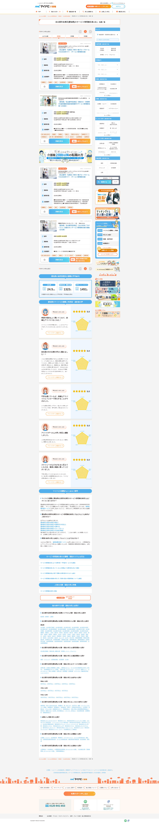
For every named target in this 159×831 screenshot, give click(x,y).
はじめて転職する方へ (107, 254)
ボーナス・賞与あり (70, 710)
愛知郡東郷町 (78, 637)
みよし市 (61, 637)
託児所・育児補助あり (58, 710)
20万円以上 (51, 690)
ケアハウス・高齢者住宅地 (81, 671)
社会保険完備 (80, 710)
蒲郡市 (55, 634)
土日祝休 (85, 707)
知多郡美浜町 (67, 641)
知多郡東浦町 (49, 641)
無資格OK (63, 707)
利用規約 (79, 787)
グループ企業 (77, 816)
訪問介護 (43, 667)
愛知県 (56, 312)
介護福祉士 (43, 749)
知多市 (49, 636)
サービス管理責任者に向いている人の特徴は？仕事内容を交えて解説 (60, 568)
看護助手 (60, 737)
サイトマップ (57, 787)
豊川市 (71, 632)
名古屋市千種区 (50, 627)
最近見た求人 (122, 11)
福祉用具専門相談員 (73, 739)
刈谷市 (85, 632)
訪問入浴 (59, 671)
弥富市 (56, 637)
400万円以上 (67, 697)
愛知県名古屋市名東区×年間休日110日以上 (53, 524)
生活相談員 (54, 737)
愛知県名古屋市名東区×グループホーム (52, 528)
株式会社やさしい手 (58, 726)
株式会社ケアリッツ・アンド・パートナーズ (66, 724)
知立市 (54, 636)
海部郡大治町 (64, 639)
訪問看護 (65, 671)
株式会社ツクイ (62, 720)
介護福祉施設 (54, 659)
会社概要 (49, 816)
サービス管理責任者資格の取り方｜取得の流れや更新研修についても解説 (61, 578)
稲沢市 (78, 634)
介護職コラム (103, 787)
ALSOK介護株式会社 (48, 724)
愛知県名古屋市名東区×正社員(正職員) (52, 530)
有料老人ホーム (65, 667)
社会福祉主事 (81, 749)
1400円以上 (65, 683)
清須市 (44, 637)
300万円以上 (51, 697)
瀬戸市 (56, 632)
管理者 (104, 772)
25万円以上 (58, 690)
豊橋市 (42, 632)
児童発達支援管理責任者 (49, 739)
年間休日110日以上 (77, 707)
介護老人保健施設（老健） (53, 667)
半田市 (61, 632)
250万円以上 (44, 697)
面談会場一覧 (72, 11)
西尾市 (50, 634)
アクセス (55, 816)
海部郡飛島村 (81, 639)
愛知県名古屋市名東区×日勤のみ (50, 526)
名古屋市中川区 (81, 629)
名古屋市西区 (75, 627)
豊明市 (73, 636)
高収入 (69, 707)
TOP (39, 11)
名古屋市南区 (48, 631)
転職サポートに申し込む (98, 6)
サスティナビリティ (64, 816)
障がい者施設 (52, 671)
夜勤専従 (43, 705)
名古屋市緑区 (66, 631)
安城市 (46, 634)
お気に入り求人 (106, 11)
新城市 (83, 634)
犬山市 (59, 634)
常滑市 (64, 634)
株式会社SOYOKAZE (75, 722)
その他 (66, 659)
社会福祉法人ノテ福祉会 (70, 729)
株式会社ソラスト (47, 726)
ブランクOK (48, 709)
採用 (71, 816)
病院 (42, 659)
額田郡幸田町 (83, 641)
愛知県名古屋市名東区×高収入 (50, 522)
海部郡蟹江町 (73, 639)
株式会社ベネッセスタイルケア (49, 720)
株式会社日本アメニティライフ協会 (76, 720)
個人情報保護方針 (86, 816)
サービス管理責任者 (62, 739)
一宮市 (51, 632)
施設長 (110, 770)
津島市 (76, 632)
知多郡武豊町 (75, 641)
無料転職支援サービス (59, 542)
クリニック (47, 659)
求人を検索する (89, 11)
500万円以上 (75, 697)
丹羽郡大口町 (48, 639)
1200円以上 (57, 683)
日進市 (78, 636)
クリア (115, 182)
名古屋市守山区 (57, 631)
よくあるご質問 (69, 787)
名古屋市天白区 (84, 631)
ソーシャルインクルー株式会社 (60, 722)
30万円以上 (65, 690)
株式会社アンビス (78, 727)
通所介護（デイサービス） (67, 669)
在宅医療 (61, 659)
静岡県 (47, 616)
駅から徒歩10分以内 (51, 705)
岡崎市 (47, 632)
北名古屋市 (50, 637)
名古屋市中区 (44, 629)
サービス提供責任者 (79, 737)
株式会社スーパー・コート (56, 729)
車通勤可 (60, 705)
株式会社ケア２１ (69, 726)
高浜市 (64, 636)
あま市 (66, 637)
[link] (45, 36)
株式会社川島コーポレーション (65, 727)
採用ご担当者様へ (45, 787)
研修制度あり (66, 709)
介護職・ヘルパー (45, 737)
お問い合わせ (114, 787)
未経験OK (50, 707)
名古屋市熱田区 (71, 629)
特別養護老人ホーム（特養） (51, 669)
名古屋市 (43, 627)
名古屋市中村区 (84, 627)
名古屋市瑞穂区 (62, 629)
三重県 (51, 616)
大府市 (44, 636)
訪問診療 (70, 671)
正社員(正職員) (44, 651)
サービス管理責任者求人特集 (49, 591)
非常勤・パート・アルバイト (68, 651)
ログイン (118, 6)
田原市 (83, 636)
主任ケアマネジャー (88, 770)
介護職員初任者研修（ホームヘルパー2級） (65, 749)
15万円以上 (44, 690)
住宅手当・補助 (76, 705)
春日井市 (66, 632)
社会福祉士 (50, 749)
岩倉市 (69, 636)
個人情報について (91, 787)
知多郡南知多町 (58, 641)
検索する (104, 182)
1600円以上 (72, 683)
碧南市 (80, 632)
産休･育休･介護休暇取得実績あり (80, 709)
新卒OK (43, 710)
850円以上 (43, 683)
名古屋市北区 (67, 627)
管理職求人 (57, 707)
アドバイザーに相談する (54, 333)
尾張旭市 (59, 636)
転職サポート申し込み (79, 794)
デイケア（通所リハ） (81, 669)
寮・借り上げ (67, 705)
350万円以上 (59, 697)
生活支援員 (83, 739)
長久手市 (72, 637)
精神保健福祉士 (60, 751)
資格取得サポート (57, 709)
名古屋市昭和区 (53, 629)
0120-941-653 (57, 805)
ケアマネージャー (68, 737)
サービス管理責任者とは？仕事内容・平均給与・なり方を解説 (58, 562)
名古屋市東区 (59, 627)
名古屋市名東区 (104, 39)
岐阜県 (42, 616)
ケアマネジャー (76, 770)
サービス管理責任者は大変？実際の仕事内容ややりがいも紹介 (58, 573)
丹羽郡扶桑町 (56, 639)
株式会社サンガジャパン (49, 727)
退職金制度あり (47, 712)
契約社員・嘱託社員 (55, 651)
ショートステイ (45, 673)
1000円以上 (50, 683)
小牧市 (73, 634)
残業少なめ (49, 710)
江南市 (69, 634)
